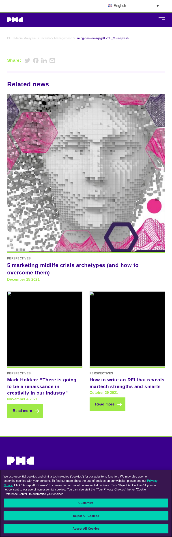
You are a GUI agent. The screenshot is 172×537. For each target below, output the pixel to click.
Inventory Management (56, 38)
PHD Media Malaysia (21, 38)
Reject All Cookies (86, 516)
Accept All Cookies (86, 528)
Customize (85, 503)
